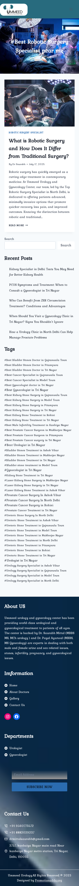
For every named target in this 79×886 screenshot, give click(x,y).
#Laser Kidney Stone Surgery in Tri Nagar (31, 485)
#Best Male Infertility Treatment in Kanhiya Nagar (36, 425)
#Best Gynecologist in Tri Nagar (26, 390)
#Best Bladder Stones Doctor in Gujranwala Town (35, 360)
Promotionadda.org (48, 880)
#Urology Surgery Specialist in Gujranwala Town (35, 571)
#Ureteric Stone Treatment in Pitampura (29, 545)
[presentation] (39, 103)
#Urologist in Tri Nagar (20, 560)
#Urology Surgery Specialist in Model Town (31, 575)
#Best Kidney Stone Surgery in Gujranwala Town (35, 395)
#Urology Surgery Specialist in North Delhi (31, 581)
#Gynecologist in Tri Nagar (23, 470)
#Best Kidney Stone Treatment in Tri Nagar (31, 420)
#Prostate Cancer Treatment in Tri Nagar (30, 510)
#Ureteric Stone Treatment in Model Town (30, 530)
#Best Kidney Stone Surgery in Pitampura (31, 405)
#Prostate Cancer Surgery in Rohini (28, 505)
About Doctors (19, 691)
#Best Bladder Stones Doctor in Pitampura (31, 365)
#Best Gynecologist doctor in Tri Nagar (28, 385)
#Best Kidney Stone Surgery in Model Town (32, 400)
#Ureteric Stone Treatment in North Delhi (31, 540)
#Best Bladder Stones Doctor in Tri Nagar (30, 370)
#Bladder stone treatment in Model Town (31, 465)
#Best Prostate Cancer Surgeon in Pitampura (33, 435)
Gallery (14, 698)
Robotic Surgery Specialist (26, 132)
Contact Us (17, 705)
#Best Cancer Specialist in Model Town (29, 380)
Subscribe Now (39, 786)
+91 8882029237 (21, 832)
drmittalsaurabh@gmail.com (29, 838)
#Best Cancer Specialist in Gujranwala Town (33, 375)
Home (13, 685)
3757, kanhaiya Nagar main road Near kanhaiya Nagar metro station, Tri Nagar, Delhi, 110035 (38, 851)
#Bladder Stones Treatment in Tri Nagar (29, 460)
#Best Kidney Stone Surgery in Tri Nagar (30, 410)
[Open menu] (70, 9)
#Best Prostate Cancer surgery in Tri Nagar (32, 440)
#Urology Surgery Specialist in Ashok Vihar (32, 566)
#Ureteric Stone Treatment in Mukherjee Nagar (33, 535)
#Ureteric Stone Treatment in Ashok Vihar (31, 520)
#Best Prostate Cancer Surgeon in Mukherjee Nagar (37, 430)
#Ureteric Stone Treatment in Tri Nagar (29, 555)
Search (9, 238)
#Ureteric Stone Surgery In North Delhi (28, 515)
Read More (18, 225)
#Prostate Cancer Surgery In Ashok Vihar (32, 495)
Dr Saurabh (18, 164)
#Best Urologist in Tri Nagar (24, 445)
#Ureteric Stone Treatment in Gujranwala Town (34, 525)
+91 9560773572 (21, 825)
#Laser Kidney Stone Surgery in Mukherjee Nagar (36, 480)
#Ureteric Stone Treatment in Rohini (27, 550)
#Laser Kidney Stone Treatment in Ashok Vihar (34, 490)
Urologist (15, 748)
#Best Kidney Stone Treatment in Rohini (29, 415)
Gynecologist (18, 754)
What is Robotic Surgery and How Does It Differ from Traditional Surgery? (39, 148)
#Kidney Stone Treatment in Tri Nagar (28, 475)
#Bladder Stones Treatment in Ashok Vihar (31, 450)
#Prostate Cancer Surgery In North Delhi (32, 500)
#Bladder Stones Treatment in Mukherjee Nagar (34, 455)
